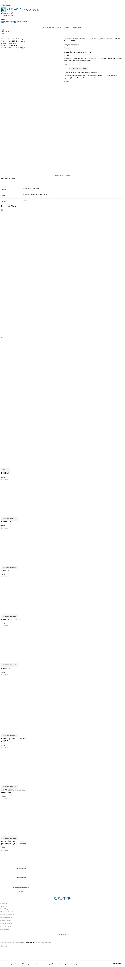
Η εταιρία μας (3, 903)
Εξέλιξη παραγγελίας (5, 926)
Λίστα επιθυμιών (4, 929)
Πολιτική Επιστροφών (6, 917)
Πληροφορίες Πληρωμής (6, 911)
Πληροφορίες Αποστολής (7, 914)
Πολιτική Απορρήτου (5, 909)
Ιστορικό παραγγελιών (6, 923)
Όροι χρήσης (3, 906)
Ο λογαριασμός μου (5, 920)
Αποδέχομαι (117, 964)
